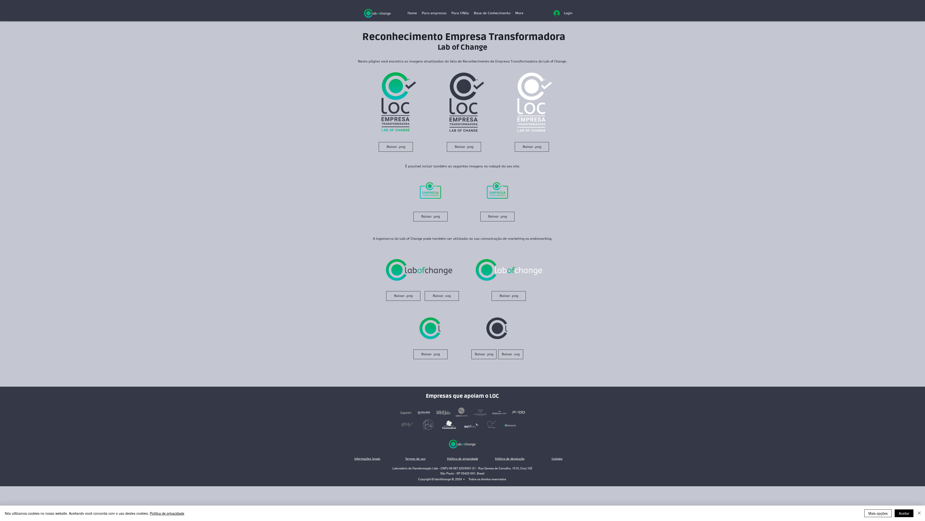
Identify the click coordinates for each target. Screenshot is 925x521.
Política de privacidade (167, 513)
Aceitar (904, 513)
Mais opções (878, 513)
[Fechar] (919, 513)
